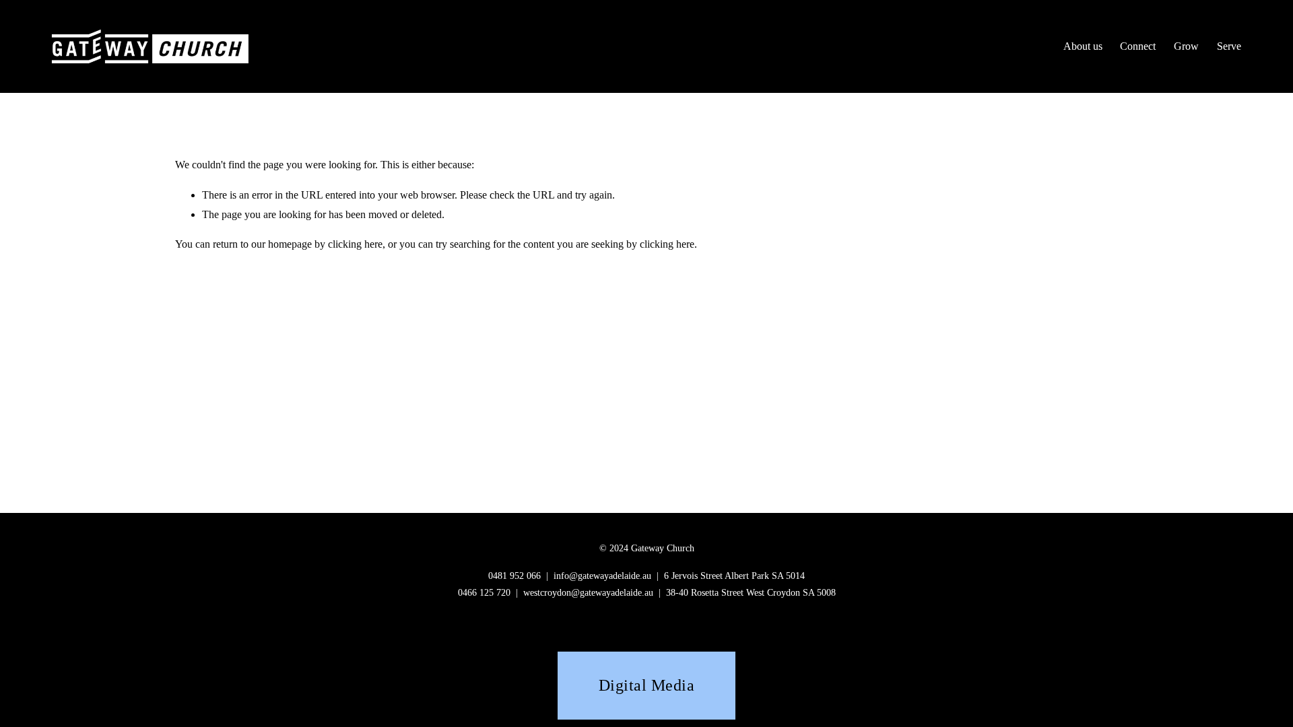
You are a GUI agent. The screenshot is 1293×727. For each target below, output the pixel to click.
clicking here (355, 244)
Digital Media (646, 685)
